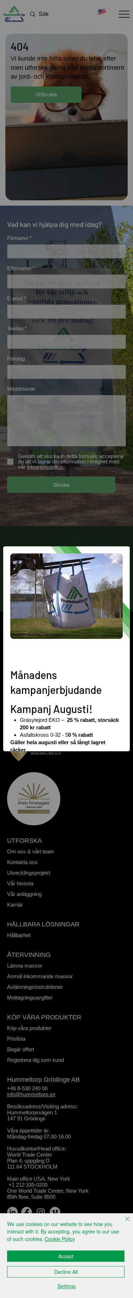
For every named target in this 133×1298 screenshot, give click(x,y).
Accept (65, 1256)
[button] (114, 561)
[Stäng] (123, 1223)
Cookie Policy (60, 1238)
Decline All (66, 1271)
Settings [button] (66, 1285)
